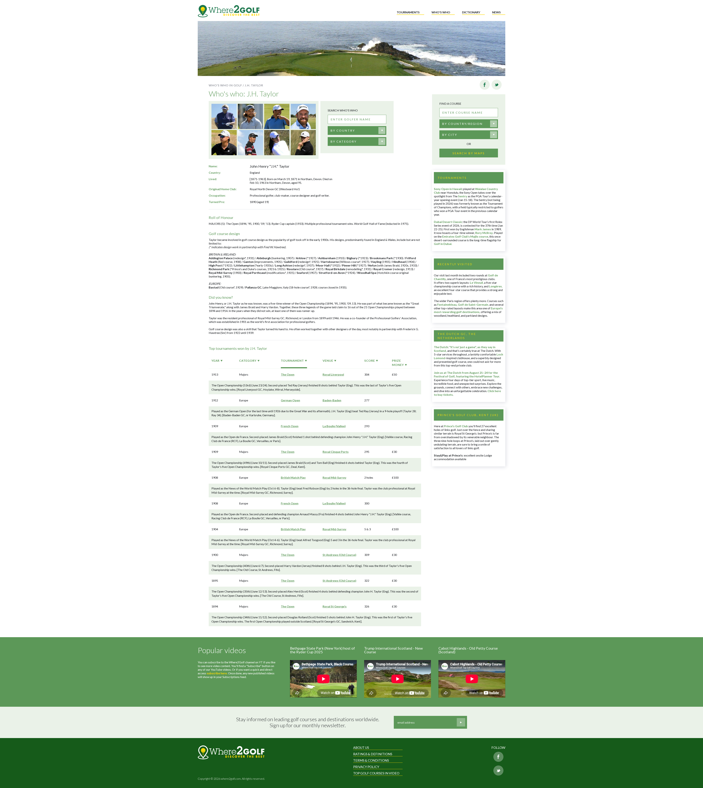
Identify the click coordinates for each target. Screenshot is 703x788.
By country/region (462, 123)
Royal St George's (335, 606)
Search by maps (469, 153)
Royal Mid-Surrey (334, 477)
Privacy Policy (366, 767)
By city (449, 134)
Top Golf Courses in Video (376, 773)
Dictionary (471, 12)
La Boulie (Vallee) (334, 426)
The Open (287, 374)
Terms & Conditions (371, 760)
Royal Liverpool (333, 374)
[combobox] (357, 130)
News (496, 12)
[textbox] (342, 130)
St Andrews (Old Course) (339, 554)
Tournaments (408, 12)
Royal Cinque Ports (336, 451)
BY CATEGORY (343, 141)
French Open (289, 426)
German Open (290, 400)
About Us (361, 748)
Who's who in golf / (226, 85)
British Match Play (293, 477)
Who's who (441, 12)
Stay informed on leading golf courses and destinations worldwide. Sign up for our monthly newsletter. (307, 722)
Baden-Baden (332, 400)
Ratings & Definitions (372, 754)
